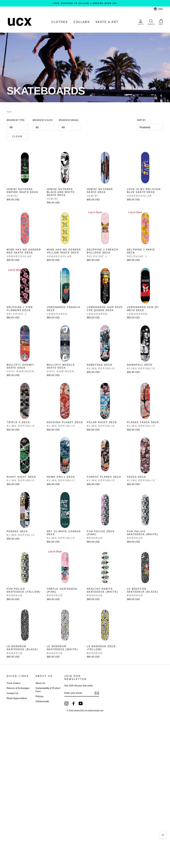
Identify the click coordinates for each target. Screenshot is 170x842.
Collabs (82, 22)
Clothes (59, 22)
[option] (85, 3)
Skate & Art (107, 22)
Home (9, 112)
